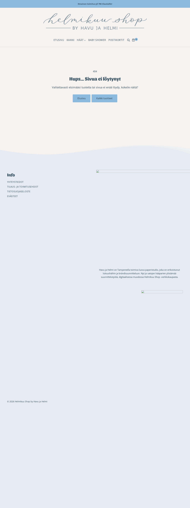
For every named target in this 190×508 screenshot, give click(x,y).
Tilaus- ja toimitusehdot (22, 186)
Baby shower (97, 40)
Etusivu (59, 40)
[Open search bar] (128, 40)
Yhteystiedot (15, 181)
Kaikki (71, 40)
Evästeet (12, 196)
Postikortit (116, 40)
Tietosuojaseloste (18, 191)
